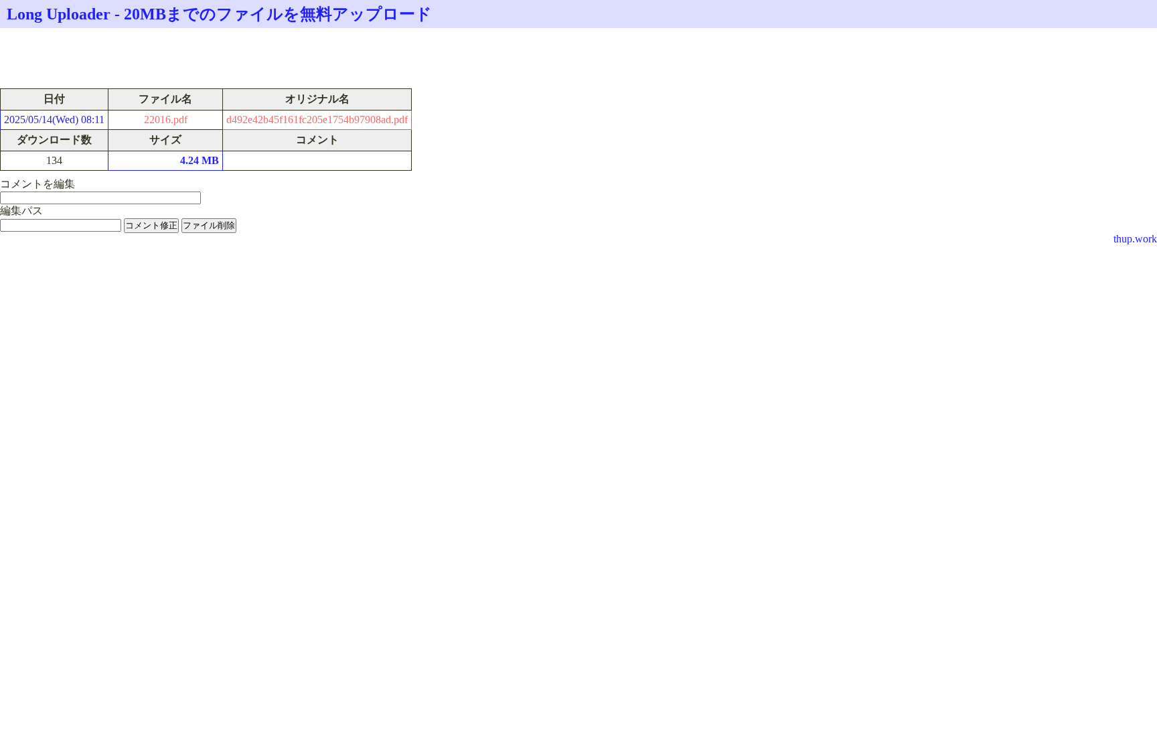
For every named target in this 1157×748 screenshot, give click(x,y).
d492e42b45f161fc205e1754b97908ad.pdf (317, 119)
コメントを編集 (37, 184)
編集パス (21, 210)
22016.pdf (165, 119)
